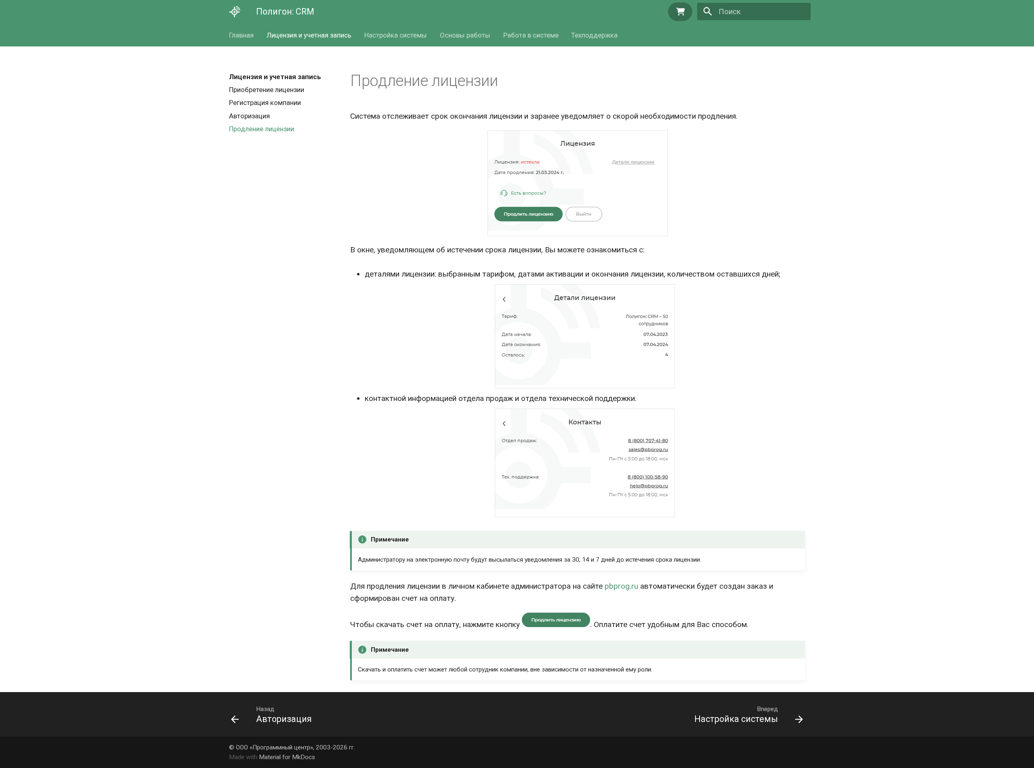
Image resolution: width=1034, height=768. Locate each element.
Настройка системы (395, 35)
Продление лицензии (261, 129)
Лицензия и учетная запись (309, 35)
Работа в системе (530, 35)
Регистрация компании (265, 103)
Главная (241, 35)
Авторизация (249, 116)
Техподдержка (594, 35)
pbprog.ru (621, 586)
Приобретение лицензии (266, 90)
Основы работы (465, 35)
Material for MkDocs (287, 757)
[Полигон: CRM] (234, 11)
